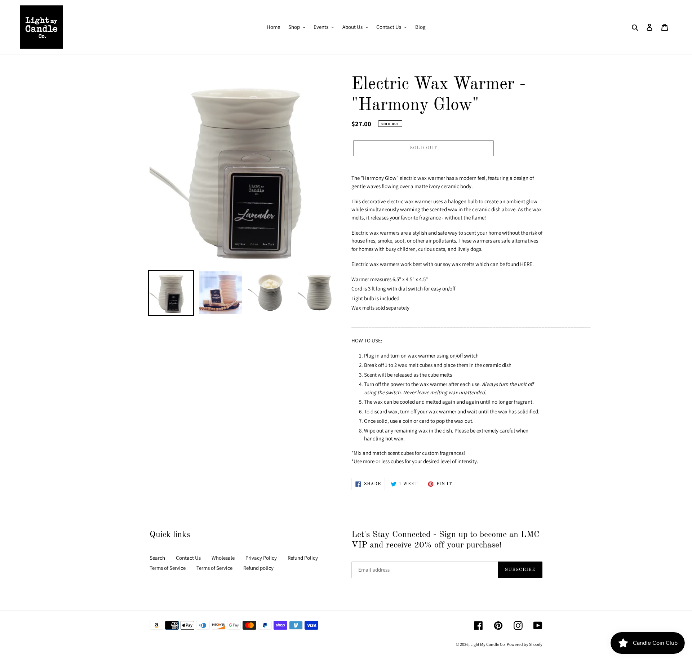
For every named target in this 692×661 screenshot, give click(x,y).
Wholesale (223, 557)
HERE (526, 264)
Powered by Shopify (524, 644)
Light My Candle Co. (488, 644)
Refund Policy (303, 557)
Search (157, 557)
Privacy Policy (261, 557)
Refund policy (258, 567)
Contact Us (188, 557)
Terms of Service (168, 567)
